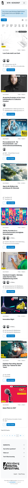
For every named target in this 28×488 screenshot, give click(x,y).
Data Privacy (21, 474)
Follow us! (6, 452)
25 (20, 435)
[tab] (4, 69)
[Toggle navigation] (24, 2)
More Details (10, 70)
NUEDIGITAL (6, 445)
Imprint (15, 474)
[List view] (22, 20)
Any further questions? (9, 449)
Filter (4, 20)
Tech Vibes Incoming (9, 456)
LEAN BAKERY (12, 482)
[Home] (3, 2)
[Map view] (25, 20)
